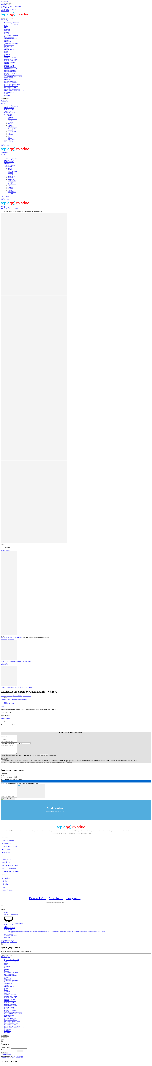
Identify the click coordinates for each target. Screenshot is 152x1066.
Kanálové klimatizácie (10, 71)
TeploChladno (12, 131)
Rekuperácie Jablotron (10, 82)
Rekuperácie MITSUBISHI (12, 89)
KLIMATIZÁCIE (9, 49)
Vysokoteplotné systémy (11, 43)
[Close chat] (15, 777)
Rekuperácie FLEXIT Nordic (12, 84)
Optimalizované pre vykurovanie (13, 75)
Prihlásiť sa (4, 1053)
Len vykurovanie (9, 37)
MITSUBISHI (12, 128)
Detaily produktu (5, 718)
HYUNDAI (11, 123)
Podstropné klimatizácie (10, 73)
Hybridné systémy (9, 45)
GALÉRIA (7, 94)
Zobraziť (20, 1051)
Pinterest (13, 699)
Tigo (9, 133)
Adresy (4, 887)
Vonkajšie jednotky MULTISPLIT (13, 76)
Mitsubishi (7, 29)
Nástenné (6, 40)
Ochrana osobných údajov (9, 846)
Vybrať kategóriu (5, 20)
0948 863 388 (4, 1)
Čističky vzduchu (9, 92)
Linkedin (18, 699)
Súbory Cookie (6, 843)
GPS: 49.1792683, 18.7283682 (10, 871)
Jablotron (10, 125)
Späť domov (4, 663)
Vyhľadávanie (4, 98)
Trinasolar (10, 134)
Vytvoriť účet (5, 878)
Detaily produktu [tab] (9, 703)
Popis (2, 706)
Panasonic (7, 30)
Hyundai (6, 32)
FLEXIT (10, 120)
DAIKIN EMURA (9, 62)
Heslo (2, 1049)
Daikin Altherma (12, 119)
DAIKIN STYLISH (10, 65)
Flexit (5, 27)
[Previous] (1, 1039)
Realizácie (7, 95)
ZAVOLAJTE (15, 208)
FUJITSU (10, 122)
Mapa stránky (6, 852)
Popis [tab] (5, 702)
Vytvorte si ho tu (18, 1056)
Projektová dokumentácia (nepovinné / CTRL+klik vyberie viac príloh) (20, 755)
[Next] (3, 1039)
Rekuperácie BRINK (10, 87)
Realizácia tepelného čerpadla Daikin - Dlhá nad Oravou (16, 687)
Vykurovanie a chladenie (11, 35)
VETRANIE (7, 79)
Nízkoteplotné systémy (10, 38)
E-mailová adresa (5, 1047)
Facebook (3, 699)
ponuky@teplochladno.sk (9, 868)
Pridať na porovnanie (6, 696)
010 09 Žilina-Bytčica (8, 862)
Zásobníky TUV (8, 46)
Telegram (23, 699)
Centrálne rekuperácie (10, 81)
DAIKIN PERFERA (10, 60)
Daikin (6, 26)
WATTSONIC (12, 139)
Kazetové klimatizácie (10, 70)
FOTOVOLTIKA (9, 78)
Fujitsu (6, 52)
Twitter (8, 699)
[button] (5, 8)
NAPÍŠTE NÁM (5, 208)
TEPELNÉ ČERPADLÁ (11, 24)
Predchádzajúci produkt (7, 639)
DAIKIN (10, 117)
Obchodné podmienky (8, 840)
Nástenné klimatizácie (10, 57)
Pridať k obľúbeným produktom (22, 696)
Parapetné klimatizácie (10, 68)
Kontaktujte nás (6, 849)
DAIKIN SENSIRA (10, 67)
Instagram (9, 942)
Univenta (6, 34)
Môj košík (5, 884)
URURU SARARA (10, 64)
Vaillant (6, 48)
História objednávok (7, 890)
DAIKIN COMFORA (10, 59)
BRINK (10, 116)
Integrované (7, 41)
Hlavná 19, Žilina (5, 4)
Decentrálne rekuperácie (11, 86)
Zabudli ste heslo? (6, 1054)
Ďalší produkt (4, 664)
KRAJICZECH (12, 127)
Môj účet (4, 881)
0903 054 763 (14, 865)
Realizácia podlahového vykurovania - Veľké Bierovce (16, 661)
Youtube (14, 942)
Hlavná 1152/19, (7, 859)
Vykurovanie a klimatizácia (11, 22)
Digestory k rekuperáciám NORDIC (14, 90)
